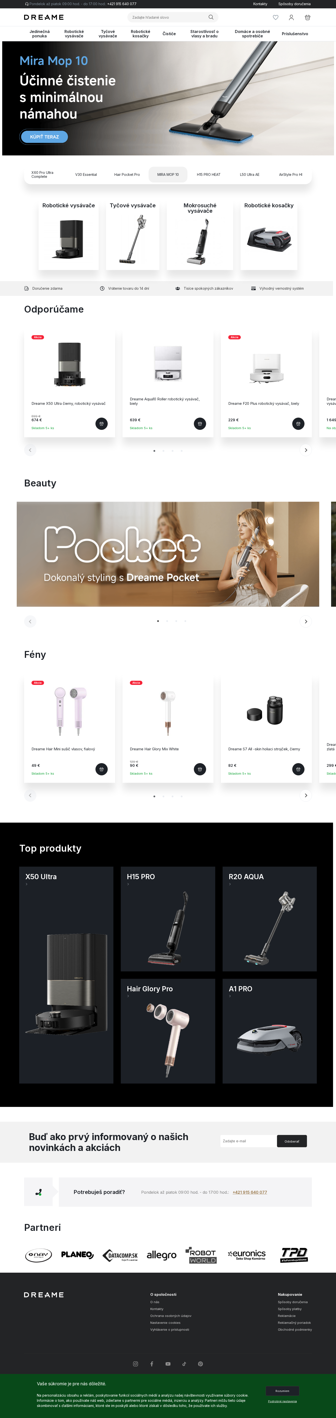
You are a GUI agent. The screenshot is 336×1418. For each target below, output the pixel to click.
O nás (154, 1302)
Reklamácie (287, 1316)
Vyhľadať (211, 17)
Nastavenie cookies (165, 1323)
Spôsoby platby (290, 1309)
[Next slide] (306, 98)
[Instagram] (135, 1364)
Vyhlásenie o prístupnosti (169, 1329)
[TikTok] (184, 1364)
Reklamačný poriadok (294, 1323)
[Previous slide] (30, 98)
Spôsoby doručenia (294, 4)
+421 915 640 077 (250, 1192)
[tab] (154, 451)
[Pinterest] (200, 1364)
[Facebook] (152, 1364)
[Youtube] (168, 1364)
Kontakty (260, 4)
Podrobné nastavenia (282, 1401)
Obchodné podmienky (295, 1329)
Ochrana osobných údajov (170, 1316)
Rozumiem (282, 1391)
